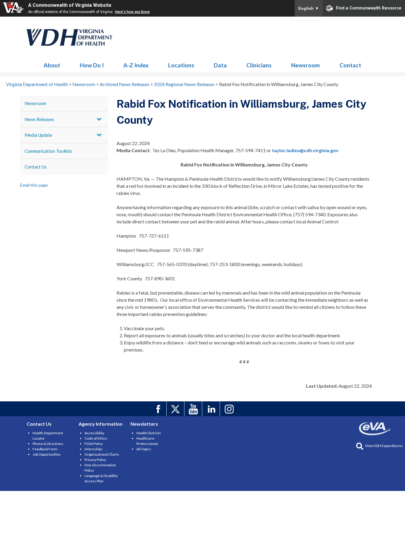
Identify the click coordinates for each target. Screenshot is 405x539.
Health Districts (148, 433)
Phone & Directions (48, 443)
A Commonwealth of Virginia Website (69, 5)
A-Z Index (136, 65)
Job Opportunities (47, 454)
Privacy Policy (95, 459)
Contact (350, 65)
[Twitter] (176, 408)
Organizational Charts (101, 454)
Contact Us (36, 166)
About (52, 65)
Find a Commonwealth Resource (368, 7)
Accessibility (94, 433)
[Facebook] (158, 408)
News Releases (39, 119)
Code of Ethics (95, 438)
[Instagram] (229, 408)
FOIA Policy (93, 443)
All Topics (143, 449)
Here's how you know (132, 12)
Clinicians (259, 65)
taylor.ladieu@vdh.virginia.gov (305, 150)
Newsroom (69, 37)
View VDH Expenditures (384, 445)
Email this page (34, 184)
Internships (93, 449)
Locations (181, 65)
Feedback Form (45, 449)
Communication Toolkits (48, 151)
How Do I (92, 65)
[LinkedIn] (212, 408)
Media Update (38, 135)
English (308, 8)
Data (220, 65)
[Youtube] (194, 408)
